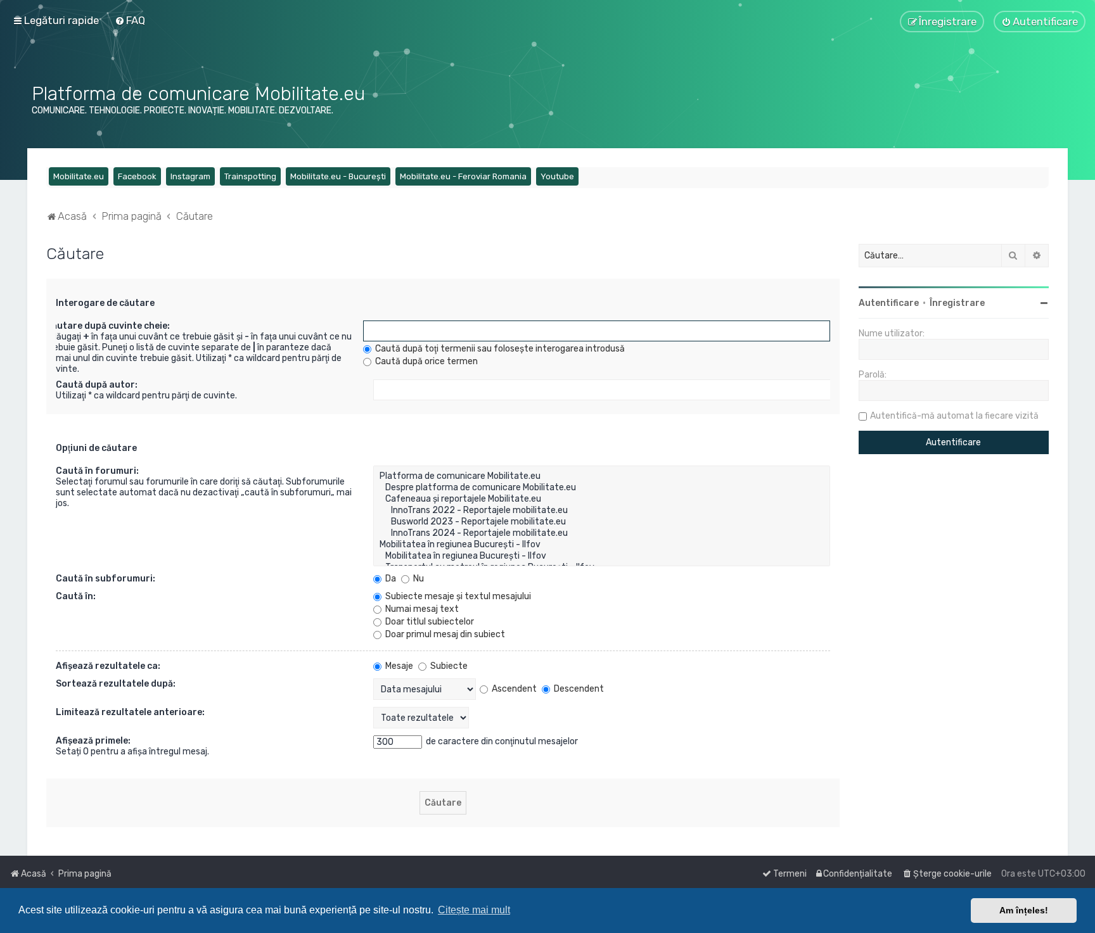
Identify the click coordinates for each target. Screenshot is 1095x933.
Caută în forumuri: (97, 471)
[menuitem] (130, 20)
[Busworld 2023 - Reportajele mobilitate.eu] (601, 522)
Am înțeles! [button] (1023, 910)
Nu (417, 578)
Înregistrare (957, 303)
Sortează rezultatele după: (116, 683)
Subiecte (448, 666)
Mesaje (398, 666)
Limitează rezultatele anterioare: (130, 712)
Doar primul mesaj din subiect (444, 634)
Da (389, 578)
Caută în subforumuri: (105, 578)
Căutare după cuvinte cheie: (108, 326)
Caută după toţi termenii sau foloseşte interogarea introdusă (499, 348)
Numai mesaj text (421, 609)
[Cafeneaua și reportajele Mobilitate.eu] (601, 499)
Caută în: (76, 596)
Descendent (578, 688)
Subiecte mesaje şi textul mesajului (457, 596)
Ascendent (513, 688)
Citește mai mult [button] (474, 909)
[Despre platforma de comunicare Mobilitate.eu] (601, 487)
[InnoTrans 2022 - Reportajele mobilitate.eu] (601, 510)
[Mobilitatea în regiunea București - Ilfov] (601, 544)
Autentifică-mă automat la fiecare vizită (954, 415)
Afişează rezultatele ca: (108, 666)
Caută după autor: (97, 384)
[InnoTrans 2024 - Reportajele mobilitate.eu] (601, 533)
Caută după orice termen (425, 361)
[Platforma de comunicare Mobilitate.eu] (601, 476)
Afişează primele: (93, 740)
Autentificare (889, 303)
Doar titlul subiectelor (428, 621)
